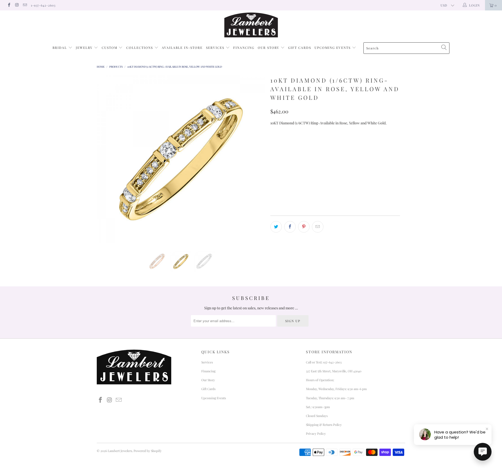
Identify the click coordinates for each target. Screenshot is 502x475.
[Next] (256, 159)
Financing (243, 47)
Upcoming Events (333, 47)
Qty (273, 157)
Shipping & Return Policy (324, 424)
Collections (140, 47)
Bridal (60, 47)
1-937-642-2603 (43, 5)
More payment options (367, 194)
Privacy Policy (316, 433)
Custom (110, 47)
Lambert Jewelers (120, 451)
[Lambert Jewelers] (251, 24)
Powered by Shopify (148, 451)
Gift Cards (299, 47)
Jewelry (85, 47)
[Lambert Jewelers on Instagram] (16, 5)
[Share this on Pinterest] (304, 227)
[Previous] (105, 159)
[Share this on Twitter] (276, 227)
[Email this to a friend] (317, 227)
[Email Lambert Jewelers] (24, 5)
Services (216, 47)
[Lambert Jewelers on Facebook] (9, 5)
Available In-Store (182, 47)
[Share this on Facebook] (290, 227)
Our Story (269, 47)
